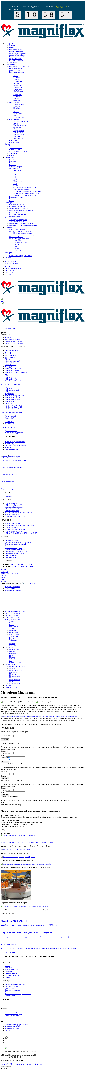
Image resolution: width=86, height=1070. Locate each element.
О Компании (13, 45)
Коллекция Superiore (12, 523)
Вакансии (8, 1030)
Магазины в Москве (12, 1026)
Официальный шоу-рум (13, 1014)
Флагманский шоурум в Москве (20, 256)
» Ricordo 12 (11, 357)
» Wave (9, 513)
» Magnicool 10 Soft (12, 390)
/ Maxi (30, 513)
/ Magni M (21, 533)
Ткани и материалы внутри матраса (18, 994)
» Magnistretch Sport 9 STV (14, 397)
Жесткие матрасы (11, 440)
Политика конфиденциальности (21, 1064)
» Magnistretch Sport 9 (14, 396)
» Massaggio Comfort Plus (16, 372)
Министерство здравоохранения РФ (26, 193)
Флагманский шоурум (17, 229)
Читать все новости (8, 952)
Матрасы (8, 337)
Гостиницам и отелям (17, 206)
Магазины (8, 227)
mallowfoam (24, 566)
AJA (15, 172)
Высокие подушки (11, 555)
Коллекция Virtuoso (12, 527)
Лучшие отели (14, 62)
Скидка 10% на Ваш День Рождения (22, 223)
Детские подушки (11, 546)
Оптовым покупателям (17, 214)
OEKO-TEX (17, 182)
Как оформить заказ (16, 163)
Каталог (8, 144)
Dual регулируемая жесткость (15, 445)
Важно (11, 47)
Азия (15, 246)
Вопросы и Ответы (16, 197)
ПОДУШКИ (9, 270)
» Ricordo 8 (11, 355)
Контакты (8, 252)
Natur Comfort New (13, 381)
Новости (8, 258)
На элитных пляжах (16, 61)
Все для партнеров (11, 1003)
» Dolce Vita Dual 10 (14, 407)
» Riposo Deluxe (12, 361)
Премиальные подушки (13, 548)
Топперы (8, 447)
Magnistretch (9, 394)
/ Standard (19, 513)
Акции (7, 218)
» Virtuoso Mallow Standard (16, 529)
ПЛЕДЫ (8, 274)
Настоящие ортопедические (15, 984)
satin (22, 564)
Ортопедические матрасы (18, 146)
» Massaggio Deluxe (12, 370)
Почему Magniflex (15, 49)
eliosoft (31, 566)
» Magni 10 (11, 379)
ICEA (15, 176)
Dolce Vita (8, 403)
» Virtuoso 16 (9, 424)
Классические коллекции (14, 341)
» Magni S (10, 533)
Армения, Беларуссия (21, 242)
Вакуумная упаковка (12, 990)
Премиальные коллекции (14, 343)
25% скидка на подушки (18, 220)
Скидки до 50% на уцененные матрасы (23, 225)
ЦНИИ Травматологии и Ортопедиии (27, 191)
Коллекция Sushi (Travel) (14, 507)
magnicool (28, 564)
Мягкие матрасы (11, 444)
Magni (8, 375)
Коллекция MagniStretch (13, 531)
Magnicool (8, 388)
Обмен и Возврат (15, 167)
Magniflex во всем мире (17, 53)
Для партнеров (14, 216)
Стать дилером (14, 212)
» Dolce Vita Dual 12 (14, 409)
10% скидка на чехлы (17, 222)
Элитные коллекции (12, 339)
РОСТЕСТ (17, 170)
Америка (16, 248)
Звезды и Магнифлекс (17, 55)
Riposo (7, 359)
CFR (15, 178)
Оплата (11, 159)
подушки (8, 496)
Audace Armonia (10, 416)
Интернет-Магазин (16, 254)
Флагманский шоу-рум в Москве (16, 1025)
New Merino (11, 350)
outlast (18, 564)
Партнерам (9, 203)
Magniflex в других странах (19, 239)
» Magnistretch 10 (11, 401)
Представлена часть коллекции (24, 235)
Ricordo (8, 353)
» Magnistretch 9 (12, 399)
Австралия (17, 250)
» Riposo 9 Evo (10, 363)
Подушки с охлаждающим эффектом (18, 542)
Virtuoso (8, 420)
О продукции (10, 64)
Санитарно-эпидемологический (24, 195)
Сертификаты (14, 168)
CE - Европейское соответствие (24, 187)
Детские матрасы (15, 148)
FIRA (15, 180)
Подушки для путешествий (15, 550)
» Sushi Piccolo (12, 509)
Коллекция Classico (12, 511)
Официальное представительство (17, 1012)
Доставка (12, 161)
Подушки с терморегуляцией (15, 544)
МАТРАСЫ (9, 267)
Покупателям (10, 157)
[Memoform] (5, 717)
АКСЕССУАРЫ (10, 272)
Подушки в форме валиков (14, 553)
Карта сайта (5, 1064)
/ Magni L (33, 533)
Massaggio (8, 367)
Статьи (11, 201)
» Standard (10, 516)
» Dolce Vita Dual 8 (13, 405)
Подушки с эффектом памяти (15, 540)
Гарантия (12, 165)
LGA (15, 184)
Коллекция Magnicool (12, 514)
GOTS (15, 186)
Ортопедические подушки (18, 151)
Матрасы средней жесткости (15, 442)
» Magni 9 (10, 377)
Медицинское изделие (21, 189)
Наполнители (10, 996)
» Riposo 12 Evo (10, 365)
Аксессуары (13, 153)
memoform (15, 566)
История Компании (16, 51)
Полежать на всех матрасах (23, 233)
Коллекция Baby (11, 503)
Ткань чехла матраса (12, 992)
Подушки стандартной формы (16, 551)
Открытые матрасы (16, 199)
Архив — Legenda (11, 449)
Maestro (9, 418)
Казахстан (17, 240)
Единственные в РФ (16, 57)
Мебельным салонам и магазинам (21, 210)
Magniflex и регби (15, 59)
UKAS (15, 174)
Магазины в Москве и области (20, 231)
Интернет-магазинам (16, 204)
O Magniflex (9, 44)
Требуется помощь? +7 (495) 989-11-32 (12, 262)
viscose (12, 564)
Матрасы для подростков (14, 433)
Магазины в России (16, 237)
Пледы (11, 155)
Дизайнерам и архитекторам (19, 208)
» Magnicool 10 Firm (12, 392)
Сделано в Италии (11, 986)
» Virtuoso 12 (9, 422)
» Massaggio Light (13, 368)
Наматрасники (14, 150)
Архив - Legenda (11, 557)
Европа (16, 244)
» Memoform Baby (13, 505)
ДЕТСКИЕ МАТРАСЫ (13, 268)
